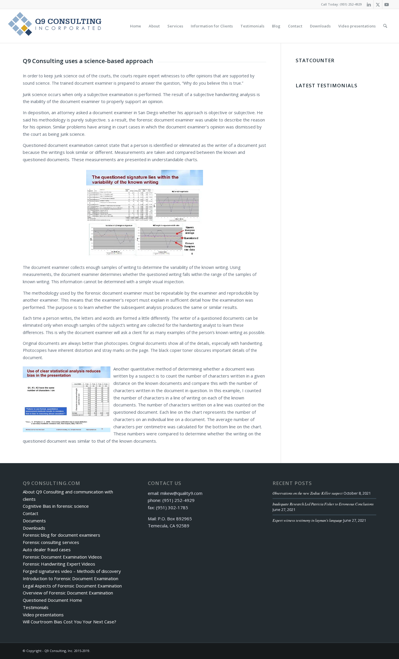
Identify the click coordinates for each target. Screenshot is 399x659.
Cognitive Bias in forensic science (56, 506)
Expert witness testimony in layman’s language (307, 520)
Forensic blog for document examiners (61, 535)
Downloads (34, 528)
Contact (30, 513)
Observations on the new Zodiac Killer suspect (308, 493)
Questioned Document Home (52, 600)
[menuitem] (135, 26)
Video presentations (43, 615)
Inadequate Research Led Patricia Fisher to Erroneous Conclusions (323, 503)
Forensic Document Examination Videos (62, 557)
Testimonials (35, 607)
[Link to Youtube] (386, 4)
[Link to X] (378, 4)
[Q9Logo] (54, 26)
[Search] (385, 26)
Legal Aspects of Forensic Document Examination (72, 586)
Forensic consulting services (51, 542)
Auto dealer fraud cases (47, 549)
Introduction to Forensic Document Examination (70, 578)
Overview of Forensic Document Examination (68, 593)
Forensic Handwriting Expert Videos (59, 564)
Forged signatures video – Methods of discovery (72, 571)
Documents (34, 521)
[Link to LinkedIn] (369, 4)
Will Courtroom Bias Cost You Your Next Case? (69, 622)
